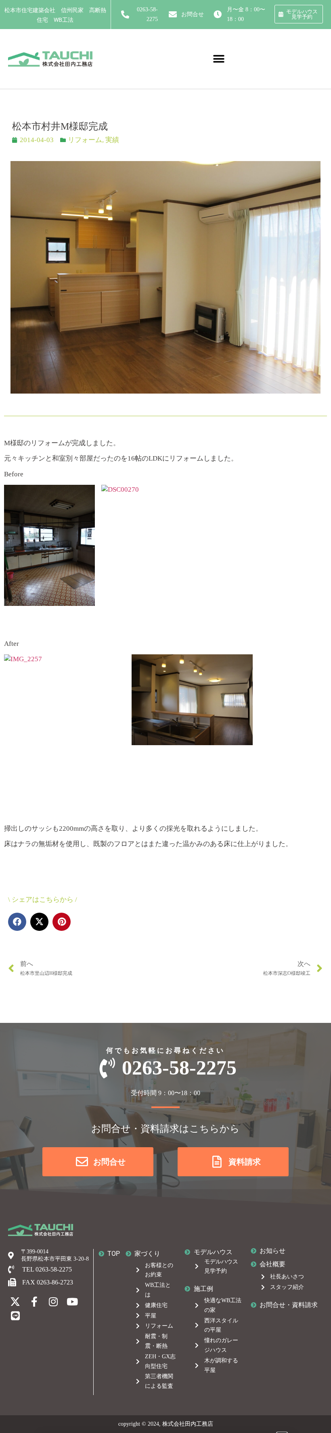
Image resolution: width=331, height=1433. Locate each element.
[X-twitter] (15, 1302)
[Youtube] (72, 1302)
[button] (219, 59)
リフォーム (85, 140)
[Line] (15, 1316)
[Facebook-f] (34, 1302)
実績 (112, 140)
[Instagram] (53, 1302)
